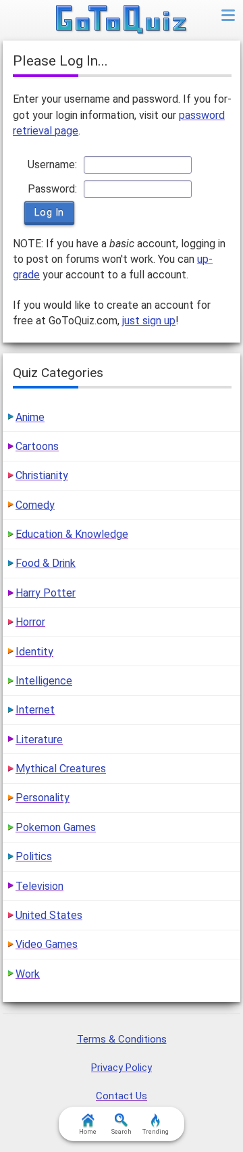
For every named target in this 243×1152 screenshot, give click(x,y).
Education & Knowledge (72, 534)
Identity (34, 651)
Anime (30, 417)
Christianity (42, 475)
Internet (35, 709)
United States (49, 915)
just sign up (149, 320)
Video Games (47, 944)
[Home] (122, 20)
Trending (155, 1131)
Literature (39, 739)
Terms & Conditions (122, 1039)
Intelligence (44, 680)
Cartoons (37, 446)
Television (39, 886)
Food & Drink (46, 563)
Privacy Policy (121, 1067)
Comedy (35, 505)
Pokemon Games (56, 827)
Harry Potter (46, 592)
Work (28, 974)
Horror (30, 622)
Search (121, 1131)
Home (88, 1131)
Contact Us (121, 1096)
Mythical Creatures (61, 768)
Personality (43, 797)
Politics (34, 856)
